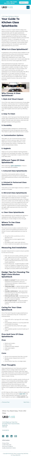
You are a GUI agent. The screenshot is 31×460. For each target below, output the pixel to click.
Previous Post (5, 402)
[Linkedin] (11, 436)
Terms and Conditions (7, 446)
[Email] (16, 436)
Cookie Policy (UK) (6, 444)
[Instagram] (3, 436)
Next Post (27, 402)
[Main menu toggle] (28, 7)
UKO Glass (5, 16)
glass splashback (16, 165)
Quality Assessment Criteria (9, 447)
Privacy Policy (5, 443)
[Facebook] (7, 436)
